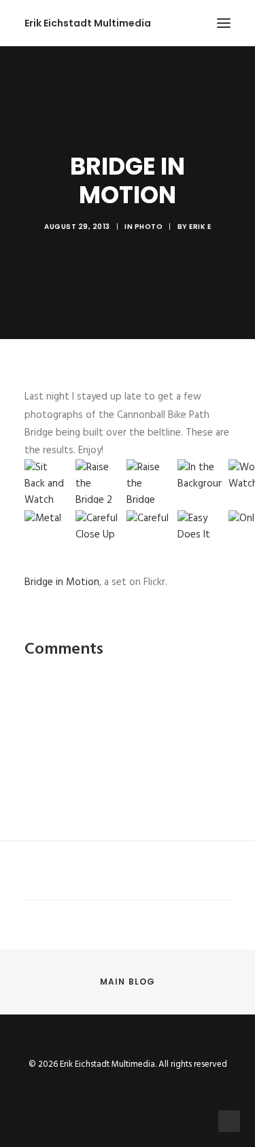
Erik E (200, 227)
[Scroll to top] (229, 1121)
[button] (223, 23)
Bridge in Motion (61, 582)
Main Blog (128, 981)
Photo (149, 227)
